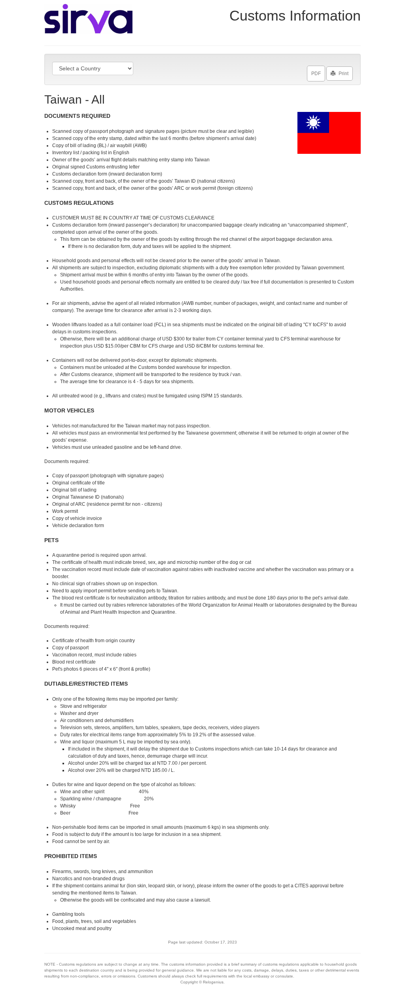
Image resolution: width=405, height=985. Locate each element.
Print (343, 73)
